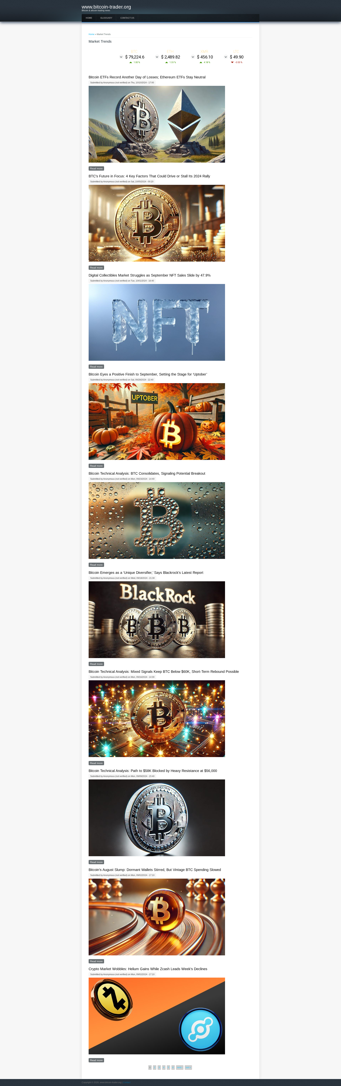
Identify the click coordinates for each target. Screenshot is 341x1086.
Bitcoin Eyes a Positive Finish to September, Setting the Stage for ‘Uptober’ (148, 374)
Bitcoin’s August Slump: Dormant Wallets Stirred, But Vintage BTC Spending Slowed (155, 870)
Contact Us (127, 18)
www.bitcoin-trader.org (106, 6)
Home (89, 18)
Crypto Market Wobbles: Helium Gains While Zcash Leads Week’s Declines (148, 969)
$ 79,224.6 (134, 57)
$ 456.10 (205, 57)
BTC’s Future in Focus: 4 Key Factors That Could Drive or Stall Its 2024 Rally (149, 176)
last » (188, 1067)
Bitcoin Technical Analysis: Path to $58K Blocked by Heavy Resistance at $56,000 (153, 771)
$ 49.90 (236, 57)
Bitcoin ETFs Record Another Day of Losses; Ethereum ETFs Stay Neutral (147, 77)
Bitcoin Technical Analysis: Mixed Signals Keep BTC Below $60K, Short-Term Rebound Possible (164, 672)
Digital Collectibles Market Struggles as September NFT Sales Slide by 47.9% (150, 275)
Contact (126, 1082)
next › (179, 1067)
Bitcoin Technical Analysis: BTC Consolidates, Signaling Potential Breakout (147, 473)
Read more (97, 168)
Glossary (106, 18)
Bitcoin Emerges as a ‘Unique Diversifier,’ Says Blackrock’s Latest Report (146, 573)
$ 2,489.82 (170, 57)
